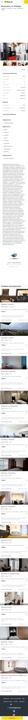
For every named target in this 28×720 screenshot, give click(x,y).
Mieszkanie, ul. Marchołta (8, 371)
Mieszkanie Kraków (6, 607)
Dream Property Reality (14, 263)
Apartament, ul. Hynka (7, 338)
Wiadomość (12, 718)
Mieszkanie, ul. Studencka (8, 506)
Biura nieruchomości (16, 698)
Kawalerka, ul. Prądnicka (7, 439)
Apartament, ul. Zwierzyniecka (9, 406)
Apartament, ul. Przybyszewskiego (10, 573)
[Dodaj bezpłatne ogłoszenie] (26, 2)
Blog (23, 698)
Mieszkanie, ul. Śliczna (7, 642)
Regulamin (22, 701)
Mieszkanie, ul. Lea (6, 540)
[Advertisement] (14, 26)
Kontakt (16, 701)
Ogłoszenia (6, 698)
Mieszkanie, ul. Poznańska (8, 473)
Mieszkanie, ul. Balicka (7, 304)
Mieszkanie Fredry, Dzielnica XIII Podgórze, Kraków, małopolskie (14, 675)
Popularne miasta (7, 701)
